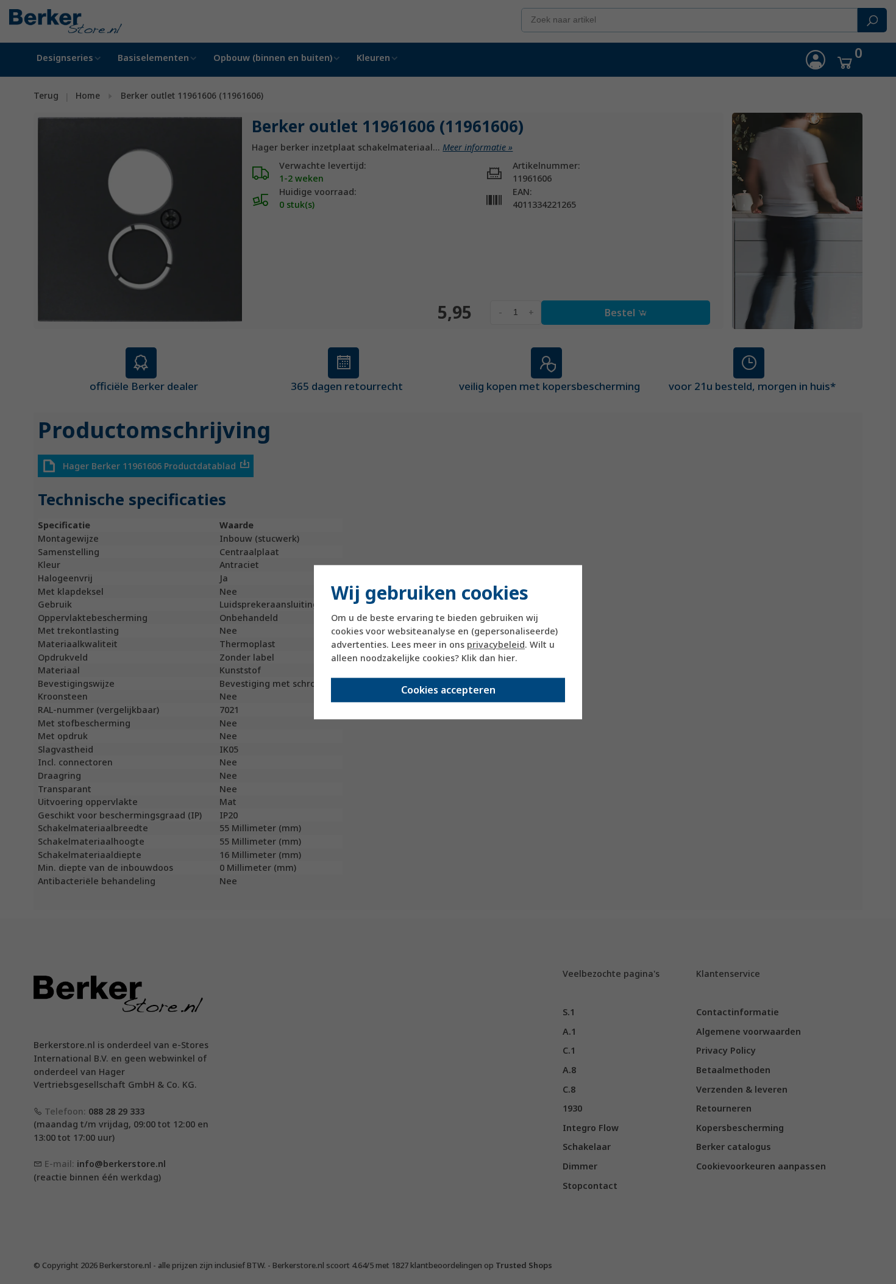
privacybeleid (496, 645)
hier (506, 658)
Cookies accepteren (448, 690)
